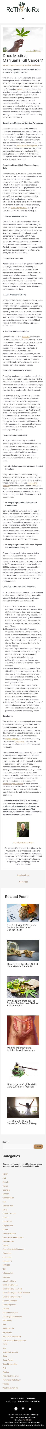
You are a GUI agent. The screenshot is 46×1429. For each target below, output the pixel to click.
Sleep (5, 1356)
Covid (5, 1210)
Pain (4, 1324)
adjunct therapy (11, 739)
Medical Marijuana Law (12, 1297)
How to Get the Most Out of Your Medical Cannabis (22, 965)
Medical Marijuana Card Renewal (16, 1293)
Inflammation (8, 1273)
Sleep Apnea (8, 1360)
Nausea (6, 1309)
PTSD (5, 1344)
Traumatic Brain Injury (12, 1380)
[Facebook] (16, 1409)
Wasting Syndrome (10, 1388)
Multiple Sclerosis (10, 1301)
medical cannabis (16, 65)
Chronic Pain (8, 1206)
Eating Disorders (9, 1233)
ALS (4, 1178)
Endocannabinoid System (13, 1237)
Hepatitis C (7, 1261)
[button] (23, 18)
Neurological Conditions (12, 1317)
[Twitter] (30, 1409)
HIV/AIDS (6, 1265)
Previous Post (23, 875)
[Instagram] (23, 1409)
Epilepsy (6, 1245)
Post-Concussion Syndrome (14, 1340)
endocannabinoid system (27, 145)
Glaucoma (7, 1253)
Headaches (7, 1257)
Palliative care (8, 1328)
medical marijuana (32, 65)
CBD (4, 1202)
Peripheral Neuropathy (12, 1336)
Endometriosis (8, 1241)
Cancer (6, 1194)
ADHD (5, 1174)
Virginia (6, 1384)
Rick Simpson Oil (19, 207)
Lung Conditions (9, 1281)
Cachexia (6, 1190)
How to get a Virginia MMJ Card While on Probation (21, 1085)
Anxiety (6, 1182)
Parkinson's (7, 1332)
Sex (4, 1348)
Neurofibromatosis (10, 1313)
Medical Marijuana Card (12, 1289)
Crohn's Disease (9, 1214)
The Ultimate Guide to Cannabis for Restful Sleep (22, 1122)
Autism (5, 1186)
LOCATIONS (35, 1401)
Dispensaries (8, 1225)
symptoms (19, 741)
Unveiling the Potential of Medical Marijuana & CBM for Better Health (23, 1003)
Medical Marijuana (10, 1285)
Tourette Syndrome (11, 1376)
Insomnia (6, 1277)
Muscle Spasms (9, 1305)
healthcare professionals (13, 784)
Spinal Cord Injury (10, 1364)
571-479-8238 (27, 1420)
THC (4, 1368)
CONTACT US (23, 1401)
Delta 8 (6, 1218)
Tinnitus (6, 1372)
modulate (26, 337)
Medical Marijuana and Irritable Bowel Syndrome (21, 1048)
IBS (4, 1269)
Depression (7, 1222)
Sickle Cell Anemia (10, 1352)
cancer (5, 65)
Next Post (23, 882)
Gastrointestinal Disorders (13, 1249)
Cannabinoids (8, 1198)
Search (6, 1142)
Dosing (5, 1229)
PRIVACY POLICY (17, 1399)
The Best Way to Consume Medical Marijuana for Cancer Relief (22, 927)
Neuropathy (7, 1320)
